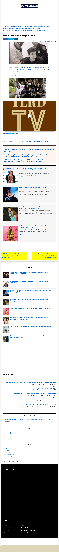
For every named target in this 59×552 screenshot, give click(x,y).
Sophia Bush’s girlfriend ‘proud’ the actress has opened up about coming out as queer (26, 26)
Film (5, 525)
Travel (6, 523)
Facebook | (14, 433)
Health (9, 140)
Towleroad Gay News (29, 6)
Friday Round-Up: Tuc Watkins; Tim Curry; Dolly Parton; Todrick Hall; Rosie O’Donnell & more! (31, 382)
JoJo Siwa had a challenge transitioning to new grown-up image (30, 326)
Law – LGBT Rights (9, 528)
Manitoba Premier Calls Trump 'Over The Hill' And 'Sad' (41, 404)
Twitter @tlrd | (7, 433)
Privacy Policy (8, 456)
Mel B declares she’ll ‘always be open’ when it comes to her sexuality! (21, 28)
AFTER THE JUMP (20, 75)
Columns (6, 530)
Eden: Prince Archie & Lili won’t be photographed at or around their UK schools (34, 393)
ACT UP (15, 141)
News (13, 140)
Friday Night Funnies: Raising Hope (46, 388)
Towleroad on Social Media (11, 454)
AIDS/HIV (23, 141)
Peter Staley (47, 141)
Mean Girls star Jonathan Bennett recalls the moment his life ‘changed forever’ (33, 207)
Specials (6, 533)
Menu (30, 2)
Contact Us (7, 450)
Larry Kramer (36, 141)
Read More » (21, 176)
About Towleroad (9, 452)
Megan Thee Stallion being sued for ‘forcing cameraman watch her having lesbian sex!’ (25, 30)
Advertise (6, 448)
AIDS (19, 141)
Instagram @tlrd (22, 433)
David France (28, 141)
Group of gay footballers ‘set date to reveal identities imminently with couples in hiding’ (26, 419)
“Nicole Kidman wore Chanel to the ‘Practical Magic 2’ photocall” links (37, 399)
